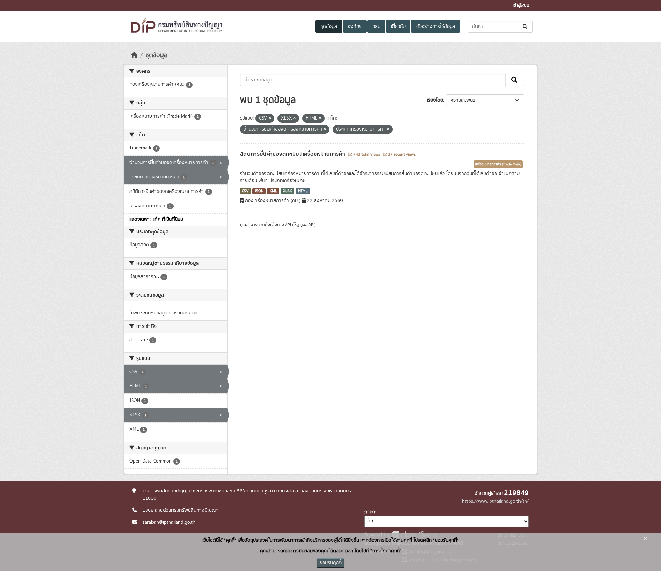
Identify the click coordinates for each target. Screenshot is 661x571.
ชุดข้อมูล (328, 26)
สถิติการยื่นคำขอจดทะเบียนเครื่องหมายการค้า (293, 153)
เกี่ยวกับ (398, 26)
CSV (245, 191)
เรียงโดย (435, 100)
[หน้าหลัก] (134, 55)
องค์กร (354, 26)
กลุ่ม (376, 26)
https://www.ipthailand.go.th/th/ (495, 501)
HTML (303, 191)
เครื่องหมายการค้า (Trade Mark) (498, 164)
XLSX (287, 191)
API (288, 224)
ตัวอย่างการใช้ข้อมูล (435, 26)
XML (273, 191)
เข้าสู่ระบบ (521, 5)
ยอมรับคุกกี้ (330, 562)
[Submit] (525, 27)
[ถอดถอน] (270, 118)
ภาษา (369, 512)
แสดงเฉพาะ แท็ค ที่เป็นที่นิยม (156, 219)
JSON (259, 191)
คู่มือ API (307, 224)
